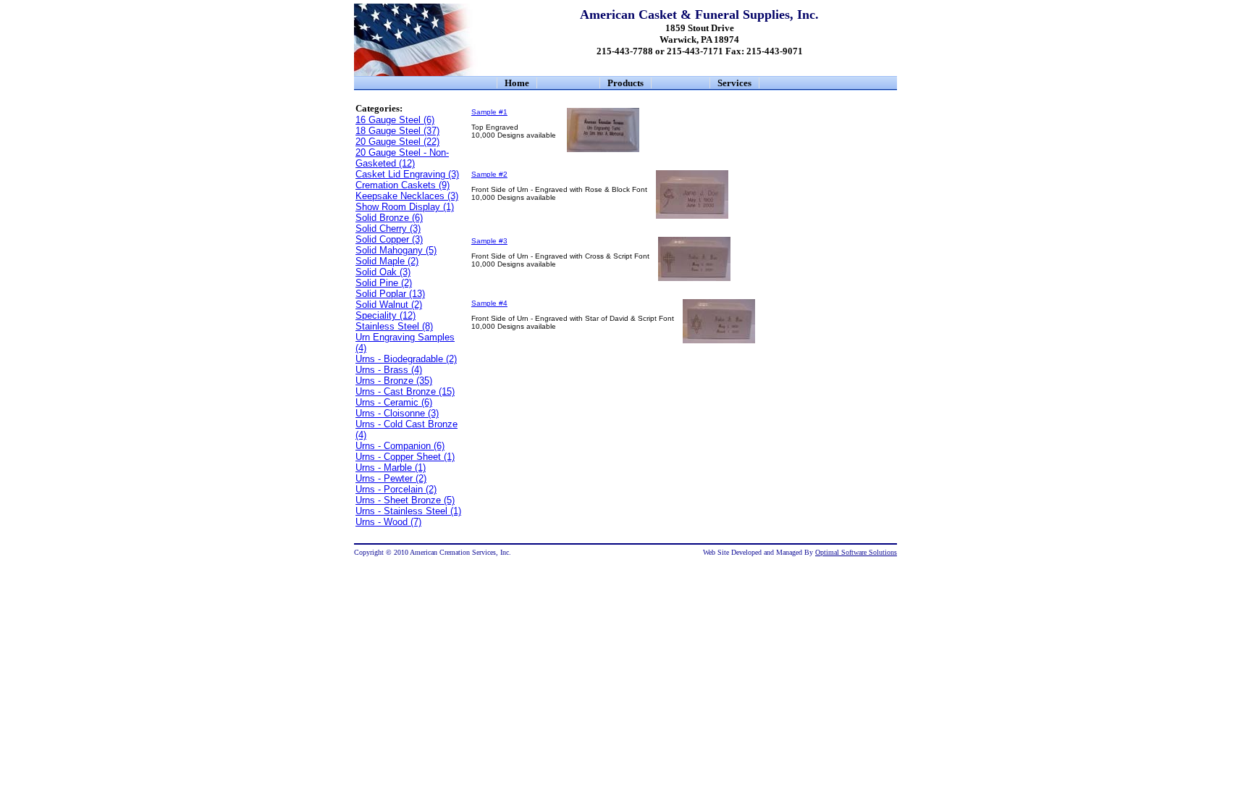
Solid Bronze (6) (389, 217)
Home (517, 82)
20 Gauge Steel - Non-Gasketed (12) (402, 158)
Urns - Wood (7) (388, 521)
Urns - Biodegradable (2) (406, 358)
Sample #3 (489, 241)
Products (625, 82)
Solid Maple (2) (386, 261)
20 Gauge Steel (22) (397, 141)
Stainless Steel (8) (394, 326)
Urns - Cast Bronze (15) (405, 391)
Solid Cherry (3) (388, 228)
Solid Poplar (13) (390, 293)
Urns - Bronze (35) (393, 380)
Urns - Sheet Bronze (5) (405, 500)
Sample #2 (489, 174)
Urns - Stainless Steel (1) (408, 511)
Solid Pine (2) (383, 282)
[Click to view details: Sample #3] (694, 278)
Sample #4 (489, 303)
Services (734, 82)
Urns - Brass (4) (388, 369)
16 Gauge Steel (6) (394, 119)
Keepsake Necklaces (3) (406, 195)
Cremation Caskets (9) (402, 185)
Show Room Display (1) (404, 206)
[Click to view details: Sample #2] (692, 216)
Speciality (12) (385, 315)
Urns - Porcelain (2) (396, 489)
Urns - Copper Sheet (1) (405, 456)
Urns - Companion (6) (400, 445)
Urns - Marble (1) (390, 467)
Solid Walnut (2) (388, 304)
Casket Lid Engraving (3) (407, 174)
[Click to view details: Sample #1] (603, 150)
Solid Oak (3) (382, 272)
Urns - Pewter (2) (390, 478)
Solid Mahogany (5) (396, 250)
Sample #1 (489, 112)
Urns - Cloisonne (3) (397, 413)
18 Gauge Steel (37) (397, 130)
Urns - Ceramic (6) (393, 402)
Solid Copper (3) (389, 239)
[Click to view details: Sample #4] (719, 341)
